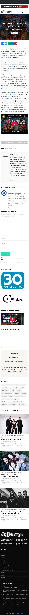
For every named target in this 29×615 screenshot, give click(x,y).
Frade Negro (6, 55)
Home (2, 552)
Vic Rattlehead (11, 68)
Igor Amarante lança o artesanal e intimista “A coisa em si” (14, 586)
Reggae (20, 401)
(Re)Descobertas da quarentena (10, 385)
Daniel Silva (14, 154)
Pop (16, 399)
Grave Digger (22, 87)
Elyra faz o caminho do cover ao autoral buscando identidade (12, 438)
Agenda (3, 555)
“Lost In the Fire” (13, 92)
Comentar (5, 254)
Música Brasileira (7, 393)
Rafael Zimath (6, 598)
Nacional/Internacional (7, 570)
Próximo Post (22, 142)
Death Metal (5, 387)
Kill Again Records (9, 98)
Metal (14, 148)
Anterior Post (9, 142)
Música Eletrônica (7, 396)
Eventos (5, 562)
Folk (22, 387)
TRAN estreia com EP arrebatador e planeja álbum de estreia (13, 475)
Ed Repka (21, 63)
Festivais (14, 387)
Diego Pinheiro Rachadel (8, 603)
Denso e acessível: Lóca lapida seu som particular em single (14, 603)
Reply (9, 207)
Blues (22, 385)
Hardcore (5, 390)
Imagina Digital (19, 613)
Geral (4, 560)
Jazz (12, 390)
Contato (3, 577)
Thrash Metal (22, 404)
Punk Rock (5, 401)
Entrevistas (6, 565)
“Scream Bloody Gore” (19, 64)
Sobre (2, 575)
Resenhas (14, 32)
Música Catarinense (20, 393)
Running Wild (4, 89)
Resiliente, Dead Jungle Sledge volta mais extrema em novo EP (13, 512)
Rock (4, 404)
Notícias (13, 435)
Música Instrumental (19, 396)
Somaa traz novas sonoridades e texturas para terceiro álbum (14, 599)
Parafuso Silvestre (7, 399)
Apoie (2, 572)
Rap (13, 401)
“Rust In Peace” (9, 66)
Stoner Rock (12, 404)
